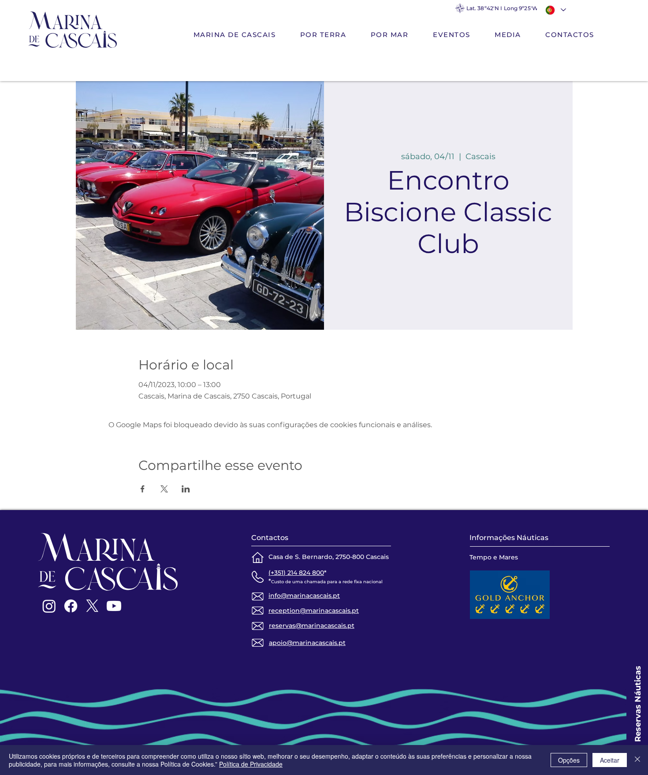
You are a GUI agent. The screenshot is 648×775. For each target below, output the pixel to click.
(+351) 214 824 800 (296, 573)
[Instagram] (49, 606)
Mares (508, 557)
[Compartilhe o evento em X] (164, 488)
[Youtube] (114, 606)
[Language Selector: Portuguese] (554, 10)
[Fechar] (637, 760)
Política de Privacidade (251, 764)
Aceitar (609, 760)
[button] (323, 35)
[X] (92, 606)
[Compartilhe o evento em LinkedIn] (186, 488)
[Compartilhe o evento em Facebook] (142, 488)
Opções (569, 760)
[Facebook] (70, 606)
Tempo (480, 557)
